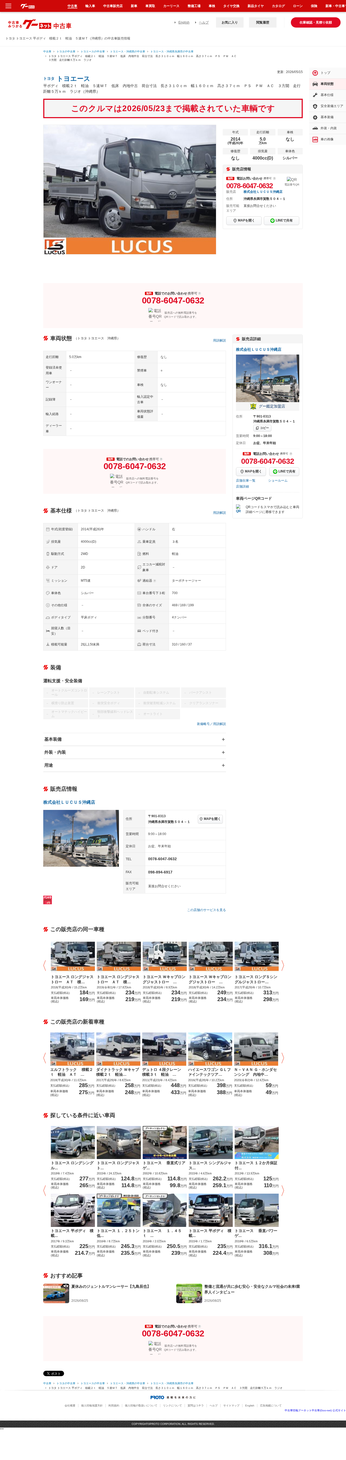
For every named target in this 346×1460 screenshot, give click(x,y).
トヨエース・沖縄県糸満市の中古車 (172, 51)
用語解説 (219, 340)
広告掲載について (271, 1405)
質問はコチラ (196, 1405)
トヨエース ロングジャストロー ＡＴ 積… (72, 979)
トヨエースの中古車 (93, 51)
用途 (48, 765)
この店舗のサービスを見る (206, 910)
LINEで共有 (284, 220)
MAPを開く (246, 220)
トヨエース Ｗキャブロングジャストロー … (164, 979)
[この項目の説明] (274, 178)
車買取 (150, 6)
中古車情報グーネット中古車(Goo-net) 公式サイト (315, 1410)
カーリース (171, 6)
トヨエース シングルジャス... (210, 1165)
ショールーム (278, 480)
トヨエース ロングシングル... (72, 1165)
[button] (46, 965)
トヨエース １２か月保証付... (256, 1165)
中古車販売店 (113, 6)
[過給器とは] (154, 580)
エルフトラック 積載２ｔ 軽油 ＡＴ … (71, 1072)
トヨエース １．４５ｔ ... (162, 1233)
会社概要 (70, 1405)
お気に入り (230, 22)
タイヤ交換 (231, 6)
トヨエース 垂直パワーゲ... (256, 1233)
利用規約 (113, 1405)
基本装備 (53, 739)
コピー (264, 427)
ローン (298, 6)
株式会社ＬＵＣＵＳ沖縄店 (263, 192)
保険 (314, 6)
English (183, 22)
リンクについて (172, 1405)
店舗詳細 (242, 486)
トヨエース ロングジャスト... (118, 1165)
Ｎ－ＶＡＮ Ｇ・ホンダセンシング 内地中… (255, 1072)
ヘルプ (204, 22)
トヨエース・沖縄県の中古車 (127, 51)
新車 (134, 6)
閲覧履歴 (262, 22)
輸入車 (90, 6)
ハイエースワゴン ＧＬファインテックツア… (209, 1072)
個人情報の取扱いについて (141, 1405)
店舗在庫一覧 (245, 480)
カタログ (278, 6)
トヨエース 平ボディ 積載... (72, 1233)
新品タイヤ (256, 6)
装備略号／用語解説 (211, 724)
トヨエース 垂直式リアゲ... (164, 1165)
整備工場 (194, 6)
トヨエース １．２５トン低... (118, 1233)
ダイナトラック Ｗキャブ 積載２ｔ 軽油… (118, 1072)
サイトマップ (231, 1405)
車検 (212, 6)
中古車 (47, 51)
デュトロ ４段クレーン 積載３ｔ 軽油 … (163, 1072)
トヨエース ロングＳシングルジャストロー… (256, 979)
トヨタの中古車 (65, 51)
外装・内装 (55, 752)
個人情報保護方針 (92, 1405)
